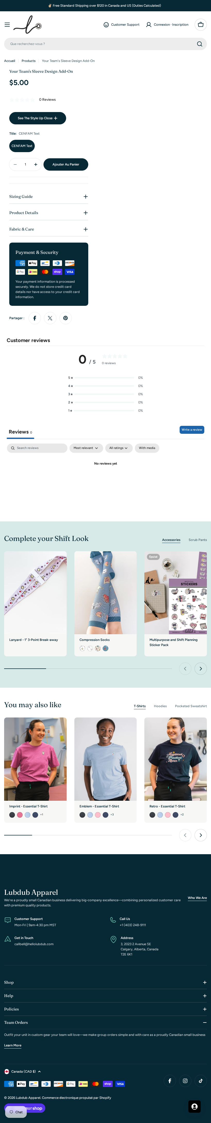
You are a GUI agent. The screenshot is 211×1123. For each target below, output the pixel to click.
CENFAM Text (22, 146)
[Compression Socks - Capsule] (90, 648)
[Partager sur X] (50, 318)
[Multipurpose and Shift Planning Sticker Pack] (175, 592)
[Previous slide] (185, 668)
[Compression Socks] (105, 592)
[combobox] (105, 44)
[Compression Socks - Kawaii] (105, 648)
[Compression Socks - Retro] (98, 648)
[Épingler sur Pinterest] (65, 318)
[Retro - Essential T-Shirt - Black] (152, 815)
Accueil (9, 61)
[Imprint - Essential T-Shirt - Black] (12, 815)
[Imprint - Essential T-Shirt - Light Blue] (27, 815)
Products (29, 61)
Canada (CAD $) (23, 1071)
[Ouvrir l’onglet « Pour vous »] (194, 1106)
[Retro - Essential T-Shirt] (175, 759)
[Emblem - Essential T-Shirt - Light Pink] (98, 815)
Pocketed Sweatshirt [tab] (191, 706)
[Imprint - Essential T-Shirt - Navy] (35, 815)
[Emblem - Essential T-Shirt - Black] (82, 815)
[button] (105, 377)
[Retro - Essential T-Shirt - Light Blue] (160, 815)
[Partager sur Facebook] (35, 318)
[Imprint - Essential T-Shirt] (35, 759)
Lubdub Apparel (28, 1098)
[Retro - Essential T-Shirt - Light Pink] (168, 815)
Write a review (192, 429)
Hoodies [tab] (160, 706)
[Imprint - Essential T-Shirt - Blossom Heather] (20, 815)
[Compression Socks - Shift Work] (82, 648)
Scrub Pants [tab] (198, 540)
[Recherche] (200, 44)
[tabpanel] (105, 481)
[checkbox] (147, 448)
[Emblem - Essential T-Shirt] (105, 759)
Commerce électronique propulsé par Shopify (76, 1098)
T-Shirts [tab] (140, 706)
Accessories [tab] (171, 540)
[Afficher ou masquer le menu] (7, 25)
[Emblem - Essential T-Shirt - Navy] (105, 815)
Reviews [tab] (20, 432)
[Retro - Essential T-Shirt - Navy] (175, 815)
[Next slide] (201, 668)
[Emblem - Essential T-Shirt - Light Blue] (90, 815)
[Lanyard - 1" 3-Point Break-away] (35, 592)
